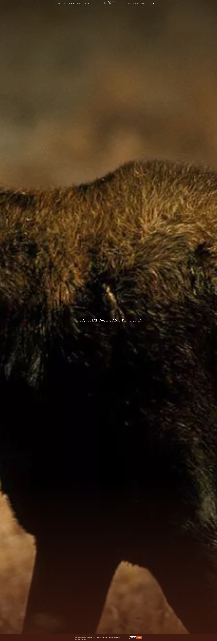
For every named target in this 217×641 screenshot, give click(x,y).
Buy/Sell (87, 3)
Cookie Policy (83, 639)
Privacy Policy (77, 639)
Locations (71, 3)
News (129, 3)
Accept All (139, 637)
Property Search (62, 3)
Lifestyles (79, 3)
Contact (143, 3)
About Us (135, 3)
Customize (133, 637)
